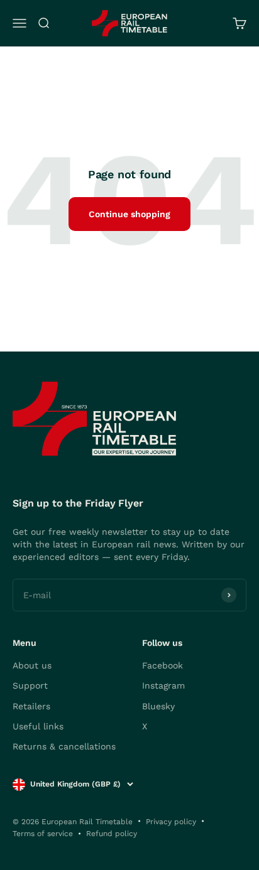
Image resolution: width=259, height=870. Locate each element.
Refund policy (111, 833)
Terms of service (43, 833)
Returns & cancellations (64, 746)
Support (30, 685)
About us (32, 665)
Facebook (162, 665)
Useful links (38, 726)
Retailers (31, 706)
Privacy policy (171, 821)
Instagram (163, 685)
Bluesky (158, 706)
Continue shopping (129, 214)
